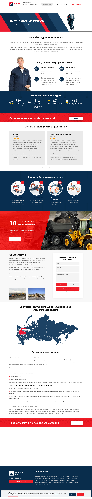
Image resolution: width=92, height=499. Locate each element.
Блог (76, 482)
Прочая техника (33, 9)
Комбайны (68, 478)
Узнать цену (15, 239)
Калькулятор (43, 9)
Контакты (78, 9)
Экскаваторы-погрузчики (49, 478)
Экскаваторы (38, 478)
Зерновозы (62, 482)
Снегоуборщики (60, 478)
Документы (71, 9)
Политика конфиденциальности (42, 484)
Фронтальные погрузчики (41, 482)
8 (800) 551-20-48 (61, 4)
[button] (42, 167)
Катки (50, 482)
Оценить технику (67, 288)
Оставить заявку (75, 118)
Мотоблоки (74, 478)
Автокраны (62, 480)
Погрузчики (44, 480)
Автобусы (37, 476)
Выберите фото (61, 284)
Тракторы (37, 480)
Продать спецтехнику (76, 4)
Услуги (25, 9)
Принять (80, 494)
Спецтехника (12, 9)
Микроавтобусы (45, 476)
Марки (20, 9)
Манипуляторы (53, 476)
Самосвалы (61, 476)
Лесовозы (55, 482)
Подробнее (72, 494)
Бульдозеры (70, 480)
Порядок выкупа (53, 9)
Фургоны (68, 476)
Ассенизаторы (69, 482)
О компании (62, 9)
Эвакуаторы (75, 476)
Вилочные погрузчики (53, 480)
